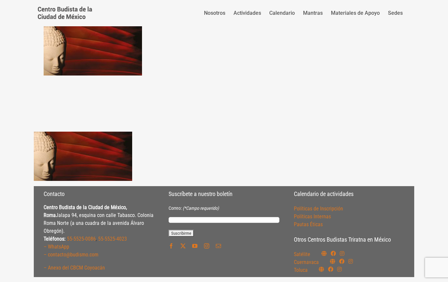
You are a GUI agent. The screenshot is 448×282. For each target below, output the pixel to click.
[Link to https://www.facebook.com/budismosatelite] (333, 253)
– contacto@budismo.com (71, 254)
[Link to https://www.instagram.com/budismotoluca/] (339, 269)
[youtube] (194, 246)
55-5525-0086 (81, 239)
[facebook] (171, 246)
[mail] (218, 246)
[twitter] (183, 246)
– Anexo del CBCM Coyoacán (74, 268)
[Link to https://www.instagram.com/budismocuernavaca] (350, 261)
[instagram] (206, 246)
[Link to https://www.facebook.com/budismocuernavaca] (341, 261)
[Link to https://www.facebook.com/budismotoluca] (330, 269)
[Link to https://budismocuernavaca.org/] (332, 261)
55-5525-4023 (112, 239)
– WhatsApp (56, 247)
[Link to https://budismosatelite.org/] (324, 253)
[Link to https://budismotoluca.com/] (321, 269)
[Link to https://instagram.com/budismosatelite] (342, 253)
